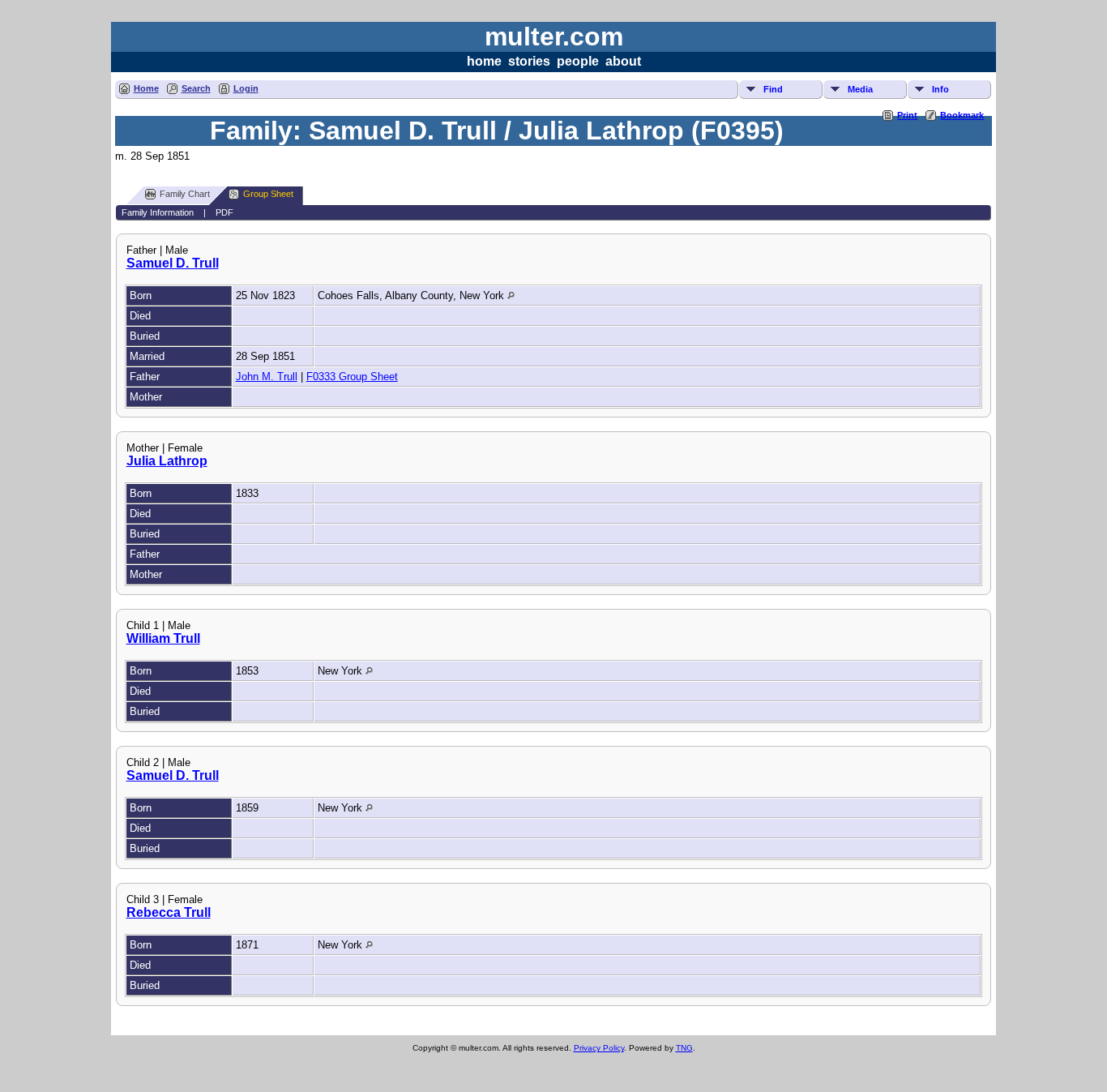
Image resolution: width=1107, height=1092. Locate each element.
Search (196, 88)
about (623, 61)
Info (940, 89)
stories (529, 61)
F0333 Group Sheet (352, 376)
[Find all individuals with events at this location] (511, 295)
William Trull (163, 638)
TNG (684, 1047)
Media (860, 89)
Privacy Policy (599, 1047)
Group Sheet (268, 194)
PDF (224, 212)
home (484, 61)
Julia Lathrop (166, 461)
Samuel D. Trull (172, 263)
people (578, 61)
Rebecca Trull (168, 912)
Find (773, 89)
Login (246, 88)
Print (907, 115)
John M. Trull (266, 376)
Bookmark (962, 115)
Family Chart (185, 194)
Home (146, 88)
